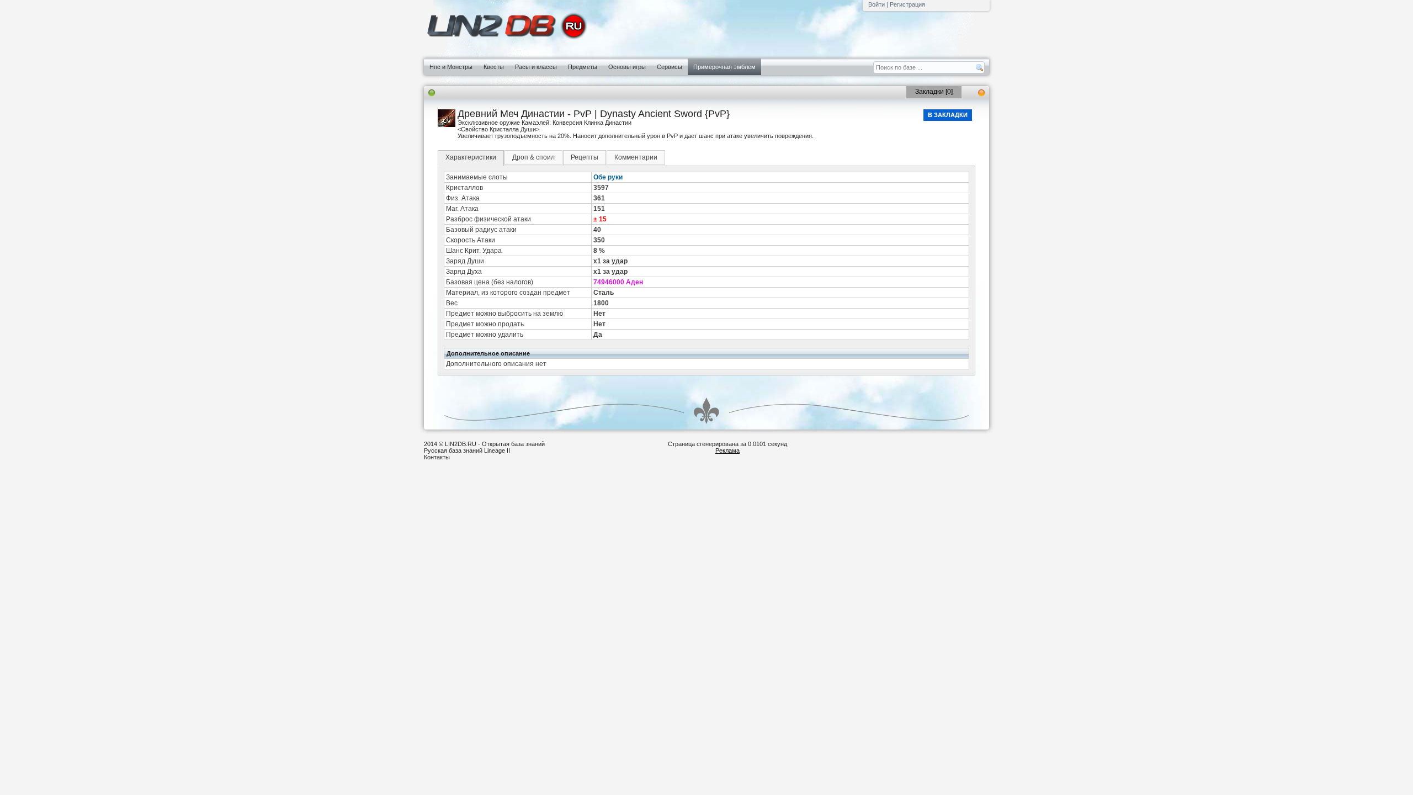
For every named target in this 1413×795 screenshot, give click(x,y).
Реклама (727, 450)
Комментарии (635, 157)
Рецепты (584, 157)
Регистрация (907, 4)
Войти (876, 4)
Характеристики (470, 157)
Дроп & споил (533, 157)
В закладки (948, 115)
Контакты (437, 457)
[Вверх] (706, 411)
